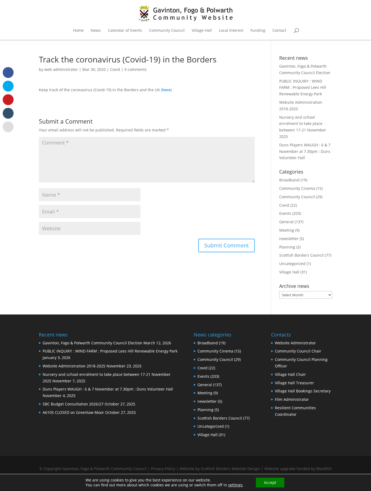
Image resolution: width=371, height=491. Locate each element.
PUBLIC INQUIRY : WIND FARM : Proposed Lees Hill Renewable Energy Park (302, 87)
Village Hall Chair (290, 374)
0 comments (135, 69)
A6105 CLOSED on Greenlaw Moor (73, 412)
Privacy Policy (163, 468)
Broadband (289, 179)
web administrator (61, 69)
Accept (270, 482)
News (96, 31)
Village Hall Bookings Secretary (303, 391)
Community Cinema (297, 188)
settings (235, 485)
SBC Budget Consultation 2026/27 (73, 404)
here (166, 89)
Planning (287, 247)
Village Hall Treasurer (294, 382)
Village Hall (202, 31)
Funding (257, 31)
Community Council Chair (298, 351)
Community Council (167, 31)
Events (285, 213)
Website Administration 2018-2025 (74, 366)
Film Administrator (292, 399)
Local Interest (231, 31)
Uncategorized (292, 263)
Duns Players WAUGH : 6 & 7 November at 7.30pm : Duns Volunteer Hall (305, 151)
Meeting (286, 230)
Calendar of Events (125, 31)
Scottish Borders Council (301, 255)
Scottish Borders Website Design (230, 468)
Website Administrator (295, 342)
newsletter (288, 238)
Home (78, 31)
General (286, 221)
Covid (115, 69)
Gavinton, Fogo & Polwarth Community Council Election (92, 342)
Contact (279, 31)
